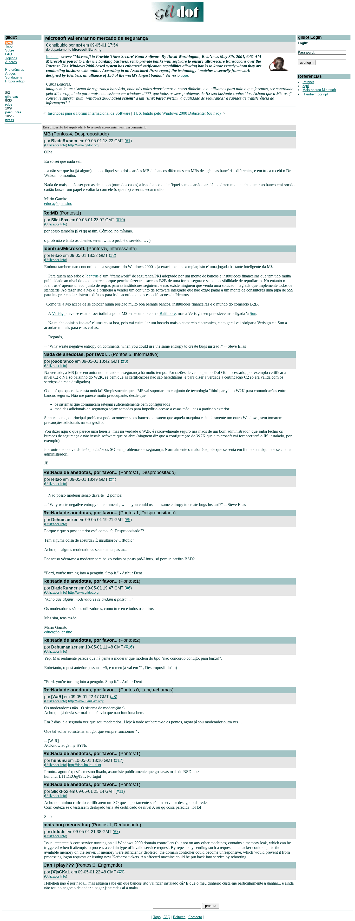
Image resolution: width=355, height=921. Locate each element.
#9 (121, 872)
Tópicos (11, 58)
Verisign (58, 313)
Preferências (14, 70)
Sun (253, 313)
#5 (128, 519)
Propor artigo (14, 81)
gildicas (11, 97)
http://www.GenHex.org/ (86, 701)
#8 (113, 697)
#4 (112, 479)
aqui (184, 75)
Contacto (195, 917)
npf (79, 45)
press (9, 120)
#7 (116, 831)
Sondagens (13, 77)
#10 (120, 220)
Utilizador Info (55, 145)
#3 (124, 361)
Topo (8, 46)
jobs (8, 104)
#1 (128, 141)
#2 (112, 255)
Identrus (91, 276)
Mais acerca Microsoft (319, 90)
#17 (118, 760)
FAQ (8, 54)
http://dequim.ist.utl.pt (84, 765)
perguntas (13, 112)
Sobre (9, 50)
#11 (120, 791)
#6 (128, 588)
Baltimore (168, 313)
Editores (179, 917)
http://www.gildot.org (83, 145)
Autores (11, 62)
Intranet (52, 56)
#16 (129, 647)
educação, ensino (58, 203)
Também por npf (316, 94)
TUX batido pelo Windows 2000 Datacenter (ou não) (177, 113)
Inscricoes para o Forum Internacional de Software (89, 113)
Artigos (10, 73)
